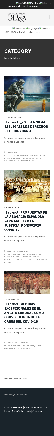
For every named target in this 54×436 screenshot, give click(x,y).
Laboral (8, 259)
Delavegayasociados (17, 251)
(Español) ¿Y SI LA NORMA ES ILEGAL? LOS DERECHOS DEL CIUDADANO (26, 126)
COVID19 (12, 254)
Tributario (39, 155)
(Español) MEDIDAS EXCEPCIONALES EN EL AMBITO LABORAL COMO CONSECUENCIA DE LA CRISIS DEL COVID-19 (24, 313)
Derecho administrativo (20, 155)
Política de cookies (13, 407)
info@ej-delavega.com (29, 6)
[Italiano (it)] (45, 3)
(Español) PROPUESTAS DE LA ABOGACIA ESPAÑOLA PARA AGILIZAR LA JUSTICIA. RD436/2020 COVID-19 (25, 221)
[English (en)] (34, 3)
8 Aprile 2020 (11, 207)
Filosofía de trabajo (21, 411)
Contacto (37, 411)
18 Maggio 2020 (12, 117)
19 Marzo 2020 (12, 299)
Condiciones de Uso (33, 407)
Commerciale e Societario (17, 161)
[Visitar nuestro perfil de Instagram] (5, 28)
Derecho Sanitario (32, 158)
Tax (33, 161)
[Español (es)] (22, 3)
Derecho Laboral (13, 158)
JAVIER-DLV (12, 152)
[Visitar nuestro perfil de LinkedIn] (10, 28)
